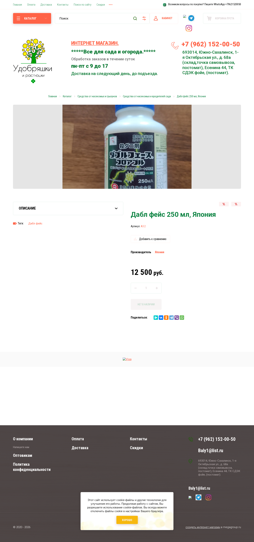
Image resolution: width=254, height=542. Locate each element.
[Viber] (176, 317)
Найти (135, 18)
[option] (127, 147)
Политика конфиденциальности (32, 467)
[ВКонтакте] (161, 317)
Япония (159, 252)
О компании (23, 439)
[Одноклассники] (166, 317)
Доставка (80, 447)
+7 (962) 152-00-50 (210, 44)
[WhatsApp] (182, 317)
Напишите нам (21, 447)
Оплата (78, 439)
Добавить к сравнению (152, 239)
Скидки (136, 447)
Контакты (138, 439)
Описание (27, 208)
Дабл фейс (35, 223)
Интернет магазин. (95, 43)
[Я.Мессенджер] (156, 317)
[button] (248, 271)
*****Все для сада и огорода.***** (113, 52)
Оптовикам (22, 455)
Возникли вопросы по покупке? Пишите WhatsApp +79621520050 (204, 4)
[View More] (110, 4)
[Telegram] (171, 317)
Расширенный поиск (144, 18)
